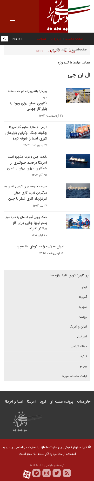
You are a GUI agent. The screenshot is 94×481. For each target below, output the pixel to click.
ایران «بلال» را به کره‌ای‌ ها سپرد (39, 246)
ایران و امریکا (78, 326)
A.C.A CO (36, 465)
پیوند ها (69, 51)
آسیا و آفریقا (14, 401)
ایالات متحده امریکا (74, 376)
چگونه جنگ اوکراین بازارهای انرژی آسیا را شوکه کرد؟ (26, 135)
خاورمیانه (83, 401)
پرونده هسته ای (61, 401)
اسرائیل (82, 336)
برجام (83, 366)
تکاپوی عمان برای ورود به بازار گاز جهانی (28, 106)
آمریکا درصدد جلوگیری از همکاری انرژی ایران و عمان (27, 165)
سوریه (83, 306)
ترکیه (84, 356)
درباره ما (55, 38)
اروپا (43, 401)
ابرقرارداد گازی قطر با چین (27, 199)
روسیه (83, 316)
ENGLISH (17, 39)
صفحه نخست (74, 38)
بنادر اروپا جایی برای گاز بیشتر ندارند (30, 225)
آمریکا (83, 297)
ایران (84, 287)
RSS (39, 51)
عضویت (41, 38)
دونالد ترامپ (79, 346)
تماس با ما (53, 51)
